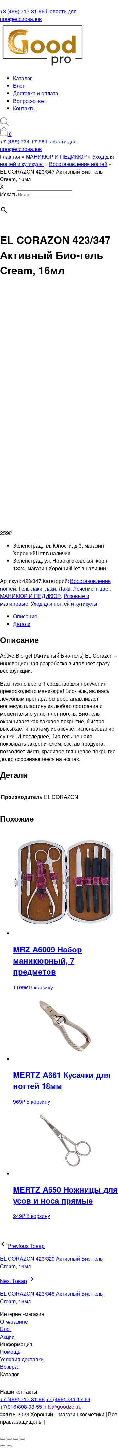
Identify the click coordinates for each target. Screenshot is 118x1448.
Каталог (22, 78)
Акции (7, 1336)
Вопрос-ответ (29, 100)
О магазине (14, 1321)
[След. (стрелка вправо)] (9, 1446)
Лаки (64, 588)
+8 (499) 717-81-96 (22, 11)
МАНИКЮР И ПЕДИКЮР (30, 596)
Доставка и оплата (35, 93)
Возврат (10, 1366)
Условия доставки (22, 1359)
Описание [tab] (25, 616)
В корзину (41, 987)
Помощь (10, 1351)
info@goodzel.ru (62, 1406)
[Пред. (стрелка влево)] (2, 1446)
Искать (8, 194)
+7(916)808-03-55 (21, 1406)
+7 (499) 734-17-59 (22, 141)
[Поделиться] (15, 1439)
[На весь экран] (9, 1439)
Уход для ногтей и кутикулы (64, 603)
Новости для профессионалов (38, 15)
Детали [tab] (21, 624)
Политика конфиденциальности (35, 1425)
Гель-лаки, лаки (37, 588)
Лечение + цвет (91, 588)
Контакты (24, 108)
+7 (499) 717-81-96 (22, 1399)
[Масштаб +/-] (2, 1439)
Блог (19, 85)
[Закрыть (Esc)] (22, 1439)
